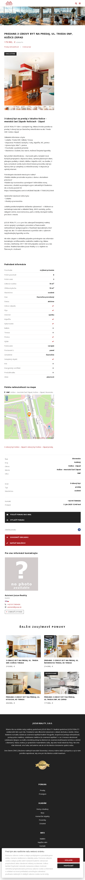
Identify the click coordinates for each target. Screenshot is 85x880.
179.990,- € (13, 42)
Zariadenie (8, 355)
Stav (6, 297)
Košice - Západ (20, 447)
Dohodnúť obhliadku (19, 537)
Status (6, 301)
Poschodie (8, 270)
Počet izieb (8, 279)
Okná (6, 377)
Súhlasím (68, 860)
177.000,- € (48, 703)
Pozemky (42, 820)
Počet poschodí (10, 275)
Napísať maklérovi (17, 543)
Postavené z (9, 350)
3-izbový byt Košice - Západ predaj (39, 447)
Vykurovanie (9, 323)
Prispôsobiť (68, 866)
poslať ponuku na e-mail (20, 515)
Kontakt (42, 846)
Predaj (42, 790)
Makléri (42, 839)
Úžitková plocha (10, 288)
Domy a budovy (42, 809)
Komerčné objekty (43, 816)
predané (49, 637)
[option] (42, 16)
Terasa (7, 332)
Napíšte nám (42, 842)
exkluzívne (10, 54)
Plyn (6, 310)
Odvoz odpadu (10, 306)
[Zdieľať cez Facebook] (79, 529)
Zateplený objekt (10, 359)
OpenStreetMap (40, 438)
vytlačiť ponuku (17, 520)
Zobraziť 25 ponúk (15, 612)
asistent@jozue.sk (14, 607)
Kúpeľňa (7, 319)
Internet (7, 315)
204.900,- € (10, 703)
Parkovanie (8, 346)
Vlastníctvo (8, 292)
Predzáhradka (9, 372)
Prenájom (42, 794)
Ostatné (42, 823)
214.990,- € (48, 666)
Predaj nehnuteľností (11, 47)
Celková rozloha (10, 284)
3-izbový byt (26, 47)
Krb (5, 363)
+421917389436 (13, 604)
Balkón (6, 328)
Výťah (6, 341)
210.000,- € (10, 666)
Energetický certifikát (12, 368)
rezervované (51, 673)
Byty (42, 813)
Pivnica (7, 337)
